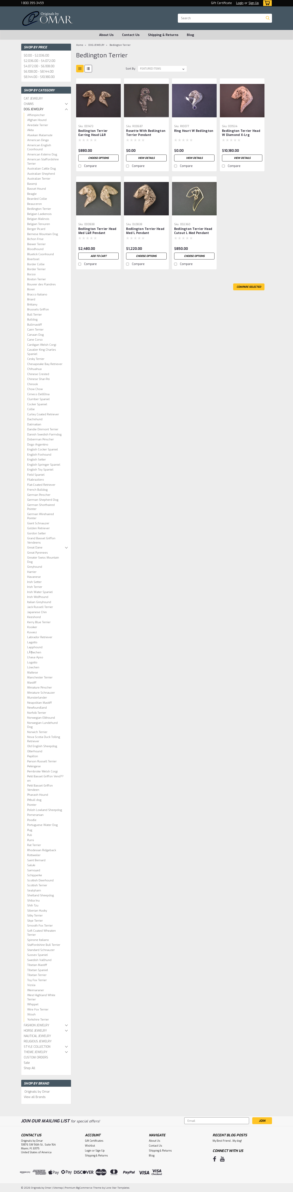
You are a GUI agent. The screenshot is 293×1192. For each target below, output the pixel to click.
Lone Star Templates (117, 1187)
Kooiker (32, 627)
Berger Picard (36, 229)
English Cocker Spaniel (42, 449)
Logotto (32, 662)
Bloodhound (35, 249)
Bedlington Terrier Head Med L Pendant (145, 231)
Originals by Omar (37, 1092)
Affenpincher (36, 115)
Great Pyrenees (37, 552)
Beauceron (34, 204)
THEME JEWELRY (35, 1052)
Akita (30, 130)
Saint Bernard (36, 860)
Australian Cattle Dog (41, 168)
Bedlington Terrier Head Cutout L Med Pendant (193, 231)
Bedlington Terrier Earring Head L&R (93, 133)
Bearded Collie (37, 199)
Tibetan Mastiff (37, 965)
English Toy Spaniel (40, 469)
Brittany (32, 304)
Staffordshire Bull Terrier (43, 945)
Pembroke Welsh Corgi (42, 771)
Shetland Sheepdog (40, 895)
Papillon (32, 756)
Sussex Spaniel (37, 955)
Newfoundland (37, 707)
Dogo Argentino (37, 444)
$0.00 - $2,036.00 (36, 56)
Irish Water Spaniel (40, 592)
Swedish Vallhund (39, 960)
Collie (31, 409)
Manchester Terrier (40, 677)
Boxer (31, 289)
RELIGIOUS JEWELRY (38, 1041)
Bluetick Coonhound (40, 254)
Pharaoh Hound (37, 795)
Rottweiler (34, 855)
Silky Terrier (35, 915)
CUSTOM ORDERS (36, 1057)
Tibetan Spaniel (37, 970)
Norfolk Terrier (36, 713)
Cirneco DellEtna (38, 394)
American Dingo (38, 140)
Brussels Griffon (38, 309)
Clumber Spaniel (38, 399)
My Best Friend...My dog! (227, 1141)
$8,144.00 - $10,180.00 (39, 77)
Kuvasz (32, 632)
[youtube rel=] (222, 1159)
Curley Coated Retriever (43, 414)
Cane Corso (35, 339)
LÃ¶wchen (34, 652)
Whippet (32, 1004)
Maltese (32, 672)
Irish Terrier (34, 587)
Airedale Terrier (37, 125)
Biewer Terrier (36, 244)
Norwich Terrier (37, 732)
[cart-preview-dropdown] (266, 3)
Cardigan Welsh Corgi (41, 345)
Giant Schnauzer (38, 523)
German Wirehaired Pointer (40, 516)
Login (239, 3)
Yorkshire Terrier (38, 1019)
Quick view (98, 120)
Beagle (32, 194)
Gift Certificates (94, 1141)
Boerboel (33, 259)
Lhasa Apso (35, 657)
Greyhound (34, 567)
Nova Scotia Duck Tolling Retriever (43, 739)
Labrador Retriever (39, 637)
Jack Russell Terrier (40, 607)
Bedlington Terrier (39, 209)
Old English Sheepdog (42, 746)
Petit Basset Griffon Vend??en (45, 778)
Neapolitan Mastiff (39, 703)
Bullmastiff (34, 324)
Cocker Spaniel (37, 404)
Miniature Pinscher (39, 687)
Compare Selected (249, 287)
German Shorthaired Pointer (41, 507)
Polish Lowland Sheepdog (44, 810)
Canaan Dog (35, 335)
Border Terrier (36, 269)
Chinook (32, 384)
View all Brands (35, 1097)
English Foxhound (39, 454)
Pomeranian (35, 815)
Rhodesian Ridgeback (41, 850)
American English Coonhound (39, 147)
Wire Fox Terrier (37, 1009)
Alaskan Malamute (40, 135)
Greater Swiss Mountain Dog (43, 560)
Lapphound (34, 647)
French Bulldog (37, 490)
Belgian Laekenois (39, 214)
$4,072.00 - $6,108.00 (39, 66)
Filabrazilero (35, 479)
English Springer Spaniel (43, 464)
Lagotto (32, 642)
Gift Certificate (221, 3)
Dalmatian (34, 424)
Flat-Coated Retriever (41, 485)
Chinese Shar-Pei (38, 379)
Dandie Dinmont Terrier (42, 429)
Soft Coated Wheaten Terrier (41, 933)
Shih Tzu (32, 905)
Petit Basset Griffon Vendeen (40, 788)
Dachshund (34, 419)
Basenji (32, 184)
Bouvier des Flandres (41, 284)
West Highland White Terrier (41, 997)
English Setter (36, 459)
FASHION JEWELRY (36, 1025)
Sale (27, 1063)
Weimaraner (35, 990)
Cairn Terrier (35, 329)
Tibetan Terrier (37, 975)
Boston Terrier (36, 279)
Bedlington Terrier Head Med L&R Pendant (97, 231)
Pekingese (34, 766)
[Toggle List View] (88, 68)
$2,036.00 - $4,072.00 (39, 61)
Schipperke (34, 875)
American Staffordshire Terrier (43, 161)
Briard (31, 299)
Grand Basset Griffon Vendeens (41, 540)
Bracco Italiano (37, 294)
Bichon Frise (35, 239)
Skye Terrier (35, 920)
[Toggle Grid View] (80, 68)
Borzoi (31, 274)
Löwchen (33, 667)
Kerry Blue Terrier (39, 622)
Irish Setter (34, 582)
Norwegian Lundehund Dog (42, 725)
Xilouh (31, 1014)
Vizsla (31, 985)
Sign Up (254, 3)
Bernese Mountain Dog (42, 234)
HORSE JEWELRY (35, 1031)
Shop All (29, 1068)
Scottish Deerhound (40, 880)
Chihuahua (34, 369)
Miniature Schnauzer (41, 692)
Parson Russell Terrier (42, 761)
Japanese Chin (37, 612)
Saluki (31, 865)
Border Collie (36, 264)
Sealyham (34, 890)
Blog (190, 35)
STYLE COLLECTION (37, 1047)
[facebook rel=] (214, 1159)
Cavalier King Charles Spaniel (41, 352)
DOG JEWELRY (34, 109)
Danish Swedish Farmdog (44, 434)
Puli (29, 835)
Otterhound (34, 751)
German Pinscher (38, 495)
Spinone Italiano (38, 940)
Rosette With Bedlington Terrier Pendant (145, 133)
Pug (29, 830)
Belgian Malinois (38, 219)
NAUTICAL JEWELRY (37, 1036)
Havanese (34, 577)
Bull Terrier (34, 314)
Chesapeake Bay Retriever (44, 364)
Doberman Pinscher (40, 439)
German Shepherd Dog (42, 500)
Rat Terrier (34, 845)
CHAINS (29, 104)
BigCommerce (84, 1187)
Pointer (31, 805)
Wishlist (90, 1145)
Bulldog (32, 319)
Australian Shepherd (41, 174)
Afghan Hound (37, 120)
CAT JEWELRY (33, 99)
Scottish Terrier (37, 885)
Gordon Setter (36, 533)
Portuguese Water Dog (42, 825)
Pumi (30, 840)
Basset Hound (36, 189)
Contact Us (131, 35)
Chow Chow (35, 389)
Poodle (31, 820)
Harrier (31, 572)
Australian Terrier (38, 178)
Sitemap (58, 1187)
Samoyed (33, 870)
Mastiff (31, 682)
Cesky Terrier (35, 359)
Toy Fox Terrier (37, 980)
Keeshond (34, 617)
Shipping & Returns (163, 35)
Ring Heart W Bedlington (193, 131)
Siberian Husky (37, 910)
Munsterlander (37, 697)
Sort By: (131, 68)
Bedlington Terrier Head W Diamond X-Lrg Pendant (241, 135)
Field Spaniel (36, 475)
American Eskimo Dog (42, 154)
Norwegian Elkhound (41, 718)
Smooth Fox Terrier (40, 925)
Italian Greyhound (39, 602)
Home (79, 45)
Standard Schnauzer (41, 950)
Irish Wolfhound (37, 597)
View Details (146, 158)
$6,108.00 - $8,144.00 (39, 72)
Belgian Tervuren (38, 224)
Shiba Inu (33, 900)
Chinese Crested (38, 374)
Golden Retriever (38, 528)
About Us (106, 35)
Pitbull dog (34, 800)
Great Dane (34, 547)
